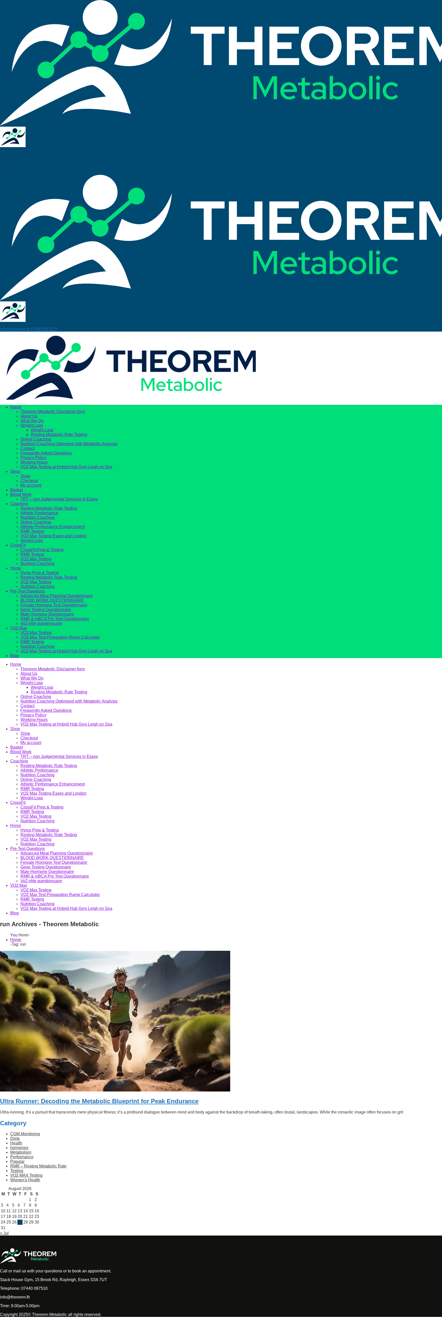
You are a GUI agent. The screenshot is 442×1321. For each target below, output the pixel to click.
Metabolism (20, 1152)
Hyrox (15, 568)
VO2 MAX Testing (26, 1175)
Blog (14, 655)
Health (16, 1143)
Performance (22, 1157)
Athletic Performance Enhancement (52, 527)
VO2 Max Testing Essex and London (53, 536)
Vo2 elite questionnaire (41, 623)
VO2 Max (18, 628)
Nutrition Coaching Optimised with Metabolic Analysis (68, 444)
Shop (15, 471)
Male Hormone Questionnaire (47, 614)
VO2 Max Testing (35, 559)
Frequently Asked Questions (46, 453)
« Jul (4, 1233)
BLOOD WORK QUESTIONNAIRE (52, 600)
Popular (17, 1161)
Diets (15, 1138)
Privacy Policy (33, 457)
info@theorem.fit (15, 329)
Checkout (29, 480)
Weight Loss (31, 425)
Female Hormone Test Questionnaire (53, 605)
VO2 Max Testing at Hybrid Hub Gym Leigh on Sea (66, 467)
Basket (16, 490)
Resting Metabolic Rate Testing (59, 434)
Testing (16, 1171)
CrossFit (18, 545)
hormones (19, 1147)
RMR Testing (32, 531)
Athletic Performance (39, 513)
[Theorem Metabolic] (13, 146)
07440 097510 (44, 329)
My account (30, 485)
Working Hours (34, 462)
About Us (28, 416)
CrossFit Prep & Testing (41, 550)
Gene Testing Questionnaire (45, 609)
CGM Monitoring (25, 1134)
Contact (27, 448)
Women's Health (25, 1180)
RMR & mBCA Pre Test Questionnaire (54, 619)
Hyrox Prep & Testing (39, 573)
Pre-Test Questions (27, 591)
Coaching (19, 503)
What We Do (31, 421)
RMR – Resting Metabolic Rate (38, 1166)
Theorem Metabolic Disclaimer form (52, 411)
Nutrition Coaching (37, 517)
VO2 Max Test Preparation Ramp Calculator (60, 637)
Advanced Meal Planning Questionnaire (56, 596)
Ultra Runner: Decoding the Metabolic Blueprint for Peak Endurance (99, 1101)
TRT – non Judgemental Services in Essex (59, 499)
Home (15, 407)
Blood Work (20, 494)
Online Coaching (35, 439)
